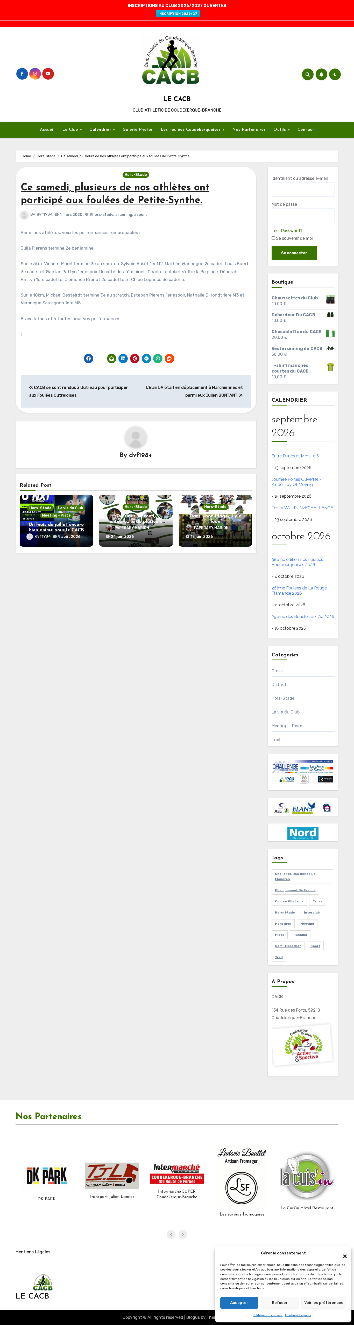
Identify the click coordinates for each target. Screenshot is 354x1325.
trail (279, 957)
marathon (283, 923)
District (279, 684)
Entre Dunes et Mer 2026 (295, 456)
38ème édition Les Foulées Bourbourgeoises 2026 (297, 562)
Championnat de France (295, 890)
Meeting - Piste (56, 515)
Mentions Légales (298, 1315)
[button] (342, 1253)
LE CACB (177, 99)
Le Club (70, 130)
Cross (277, 670)
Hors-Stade (136, 175)
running (300, 935)
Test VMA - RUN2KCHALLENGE (302, 507)
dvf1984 (45, 214)
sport (315, 946)
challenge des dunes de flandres (295, 876)
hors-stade (285, 912)
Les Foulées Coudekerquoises (191, 130)
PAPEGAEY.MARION (132, 528)
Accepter (239, 1302)
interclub (312, 912)
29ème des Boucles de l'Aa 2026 (303, 616)
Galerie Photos (138, 130)
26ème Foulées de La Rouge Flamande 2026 (299, 591)
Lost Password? (287, 230)
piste (279, 935)
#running (123, 214)
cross (318, 901)
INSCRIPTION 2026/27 (177, 14)
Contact (306, 130)
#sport (140, 214)
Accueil (47, 130)
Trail (276, 739)
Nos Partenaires (249, 130)
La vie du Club (70, 508)
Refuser (280, 1302)
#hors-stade (101, 214)
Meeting (307, 923)
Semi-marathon (288, 946)
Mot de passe (284, 204)
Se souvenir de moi (294, 238)
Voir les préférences (323, 1302)
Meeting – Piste (287, 725)
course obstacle (289, 901)
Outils (280, 130)
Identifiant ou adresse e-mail (300, 178)
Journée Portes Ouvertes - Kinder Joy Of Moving (297, 482)
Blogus (193, 1317)
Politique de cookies (267, 1315)
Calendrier (100, 130)
